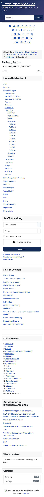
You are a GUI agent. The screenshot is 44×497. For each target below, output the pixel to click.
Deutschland (12, 121)
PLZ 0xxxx (12, 124)
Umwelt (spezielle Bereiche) (14, 178)
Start (5, 84)
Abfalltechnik (9, 108)
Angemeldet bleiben (13, 236)
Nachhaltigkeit (10, 364)
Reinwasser (10, 376)
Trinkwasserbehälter (14, 378)
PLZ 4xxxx (12, 135)
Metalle (10, 118)
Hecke (8, 369)
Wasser (8, 349)
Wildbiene (10, 391)
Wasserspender (11, 361)
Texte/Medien (8, 191)
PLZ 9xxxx (12, 150)
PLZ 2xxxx (12, 130)
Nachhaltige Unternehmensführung (18, 351)
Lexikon (6, 184)
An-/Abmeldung (9, 204)
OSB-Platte (10, 388)
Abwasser (9, 346)
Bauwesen (8, 105)
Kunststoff (11, 113)
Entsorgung (10, 159)
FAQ (4, 198)
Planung (7, 102)
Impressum (9, 344)
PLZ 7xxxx (12, 144)
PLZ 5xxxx (12, 138)
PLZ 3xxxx (12, 133)
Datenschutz (8, 211)
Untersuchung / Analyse (13, 99)
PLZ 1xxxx (12, 127)
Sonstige (8, 174)
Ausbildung (8, 171)
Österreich (11, 153)
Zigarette (8, 356)
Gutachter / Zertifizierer (12, 96)
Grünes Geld (9, 168)
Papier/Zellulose (13, 116)
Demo (5, 201)
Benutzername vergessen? (13, 257)
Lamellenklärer (11, 383)
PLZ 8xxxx (12, 147)
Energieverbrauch (12, 359)
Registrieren (8, 259)
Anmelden (22, 249)
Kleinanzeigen (8, 188)
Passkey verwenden (24, 242)
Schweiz (10, 156)
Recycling (9, 110)
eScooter (9, 386)
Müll (7, 366)
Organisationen (9, 181)
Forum (5, 194)
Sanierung (9, 162)
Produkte (6, 87)
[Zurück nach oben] (41, 494)
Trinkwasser (10, 373)
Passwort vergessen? (11, 254)
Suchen (38, 18)
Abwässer (10, 371)
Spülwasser (9, 354)
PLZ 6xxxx (12, 141)
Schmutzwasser (12, 381)
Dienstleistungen (9, 91)
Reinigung (8, 165)
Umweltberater (10, 93)
